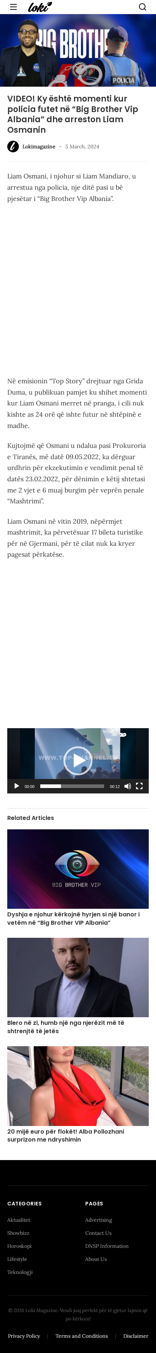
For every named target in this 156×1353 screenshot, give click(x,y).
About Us (96, 1259)
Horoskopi (19, 1246)
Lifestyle (17, 1259)
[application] (78, 760)
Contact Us (98, 1233)
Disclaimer (135, 1336)
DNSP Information (107, 1246)
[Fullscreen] (139, 786)
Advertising (98, 1220)
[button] (78, 760)
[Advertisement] (78, 291)
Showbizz (18, 1233)
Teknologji (20, 1272)
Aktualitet (18, 1220)
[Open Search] (142, 7)
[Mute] (127, 786)
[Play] (16, 786)
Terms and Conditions (82, 1336)
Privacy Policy (24, 1336)
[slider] (72, 786)
